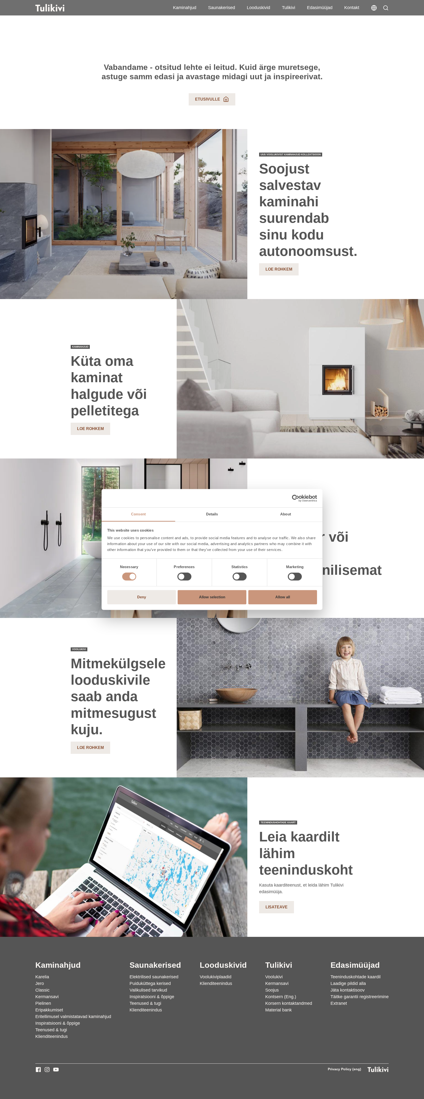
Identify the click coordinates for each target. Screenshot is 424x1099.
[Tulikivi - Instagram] (47, 1070)
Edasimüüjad (319, 7)
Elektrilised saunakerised (154, 976)
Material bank (278, 1009)
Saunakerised (221, 7)
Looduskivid (258, 7)
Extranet (339, 1003)
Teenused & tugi (51, 1029)
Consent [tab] (138, 514)
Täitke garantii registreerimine (360, 996)
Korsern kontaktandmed (288, 1003)
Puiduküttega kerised (150, 983)
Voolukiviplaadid (215, 976)
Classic (42, 990)
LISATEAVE (276, 907)
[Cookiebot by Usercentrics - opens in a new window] (295, 498)
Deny (141, 597)
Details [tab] (212, 514)
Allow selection (212, 597)
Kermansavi (47, 996)
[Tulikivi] (56, 8)
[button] (386, 8)
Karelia (42, 976)
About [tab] (285, 514)
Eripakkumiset (49, 1009)
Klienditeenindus (51, 1036)
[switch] (184, 577)
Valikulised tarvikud (148, 990)
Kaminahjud (184, 7)
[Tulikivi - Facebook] (38, 1070)
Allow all (282, 597)
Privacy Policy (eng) (344, 1069)
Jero (39, 983)
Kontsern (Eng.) (280, 996)
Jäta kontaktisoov (348, 990)
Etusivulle (207, 99)
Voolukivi (274, 976)
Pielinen (43, 1003)
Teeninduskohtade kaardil (356, 976)
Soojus (272, 990)
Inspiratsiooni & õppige (57, 1023)
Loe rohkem (278, 269)
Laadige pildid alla (348, 983)
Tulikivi (288, 7)
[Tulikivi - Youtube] (56, 1070)
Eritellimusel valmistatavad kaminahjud (73, 1016)
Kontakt (351, 7)
